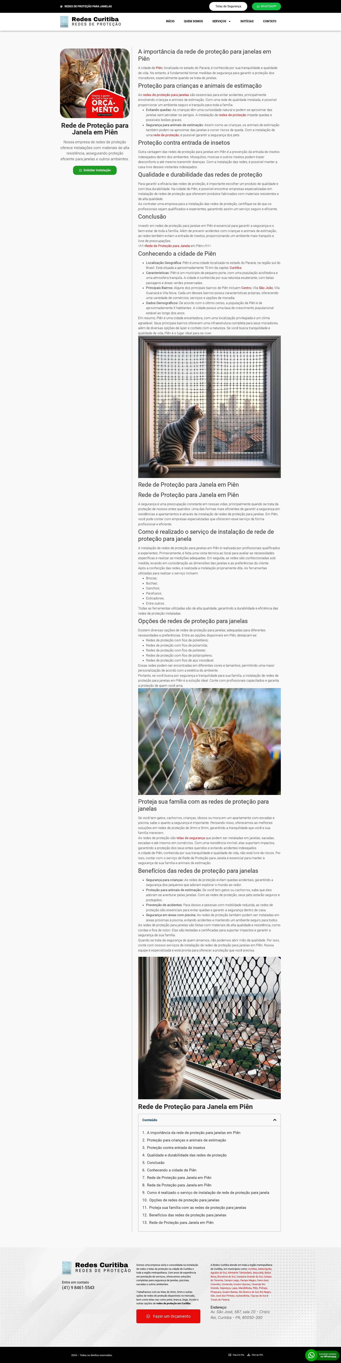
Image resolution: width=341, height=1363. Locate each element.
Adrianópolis (265, 1268)
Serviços (219, 21)
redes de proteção (232, 115)
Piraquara (216, 1291)
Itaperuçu (225, 1288)
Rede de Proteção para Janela (167, 246)
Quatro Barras (230, 1291)
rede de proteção (166, 135)
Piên (159, 68)
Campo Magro (248, 1280)
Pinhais (263, 1288)
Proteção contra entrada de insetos (176, 1147)
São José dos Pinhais (223, 1295)
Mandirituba (245, 1288)
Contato (269, 21)
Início (170, 21)
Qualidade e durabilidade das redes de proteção (187, 1155)
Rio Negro (265, 1291)
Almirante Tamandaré (240, 1272)
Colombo (215, 1284)
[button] (275, 1120)
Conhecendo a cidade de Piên (171, 1170)
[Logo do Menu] (90, 22)
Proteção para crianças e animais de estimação (186, 1140)
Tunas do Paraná (220, 1299)
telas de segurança (191, 838)
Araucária (258, 1272)
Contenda (227, 1284)
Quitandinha (242, 1295)
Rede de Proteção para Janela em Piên (179, 1177)
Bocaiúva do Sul (226, 1276)
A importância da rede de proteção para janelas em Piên (193, 1132)
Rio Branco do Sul (249, 1291)
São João (266, 288)
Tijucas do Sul (258, 1295)
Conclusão (156, 1162)
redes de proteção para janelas (166, 95)
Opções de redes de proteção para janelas (184, 1200)
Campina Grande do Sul (249, 1276)
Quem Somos (193, 21)
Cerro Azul (262, 1280)
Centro (246, 288)
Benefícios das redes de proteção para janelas (187, 1215)
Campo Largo (231, 1280)
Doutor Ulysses (241, 1284)
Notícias (247, 21)
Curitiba (235, 268)
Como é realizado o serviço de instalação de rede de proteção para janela (208, 1192)
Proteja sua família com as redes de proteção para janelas (197, 1207)
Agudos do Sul (219, 1272)
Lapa (234, 1288)
